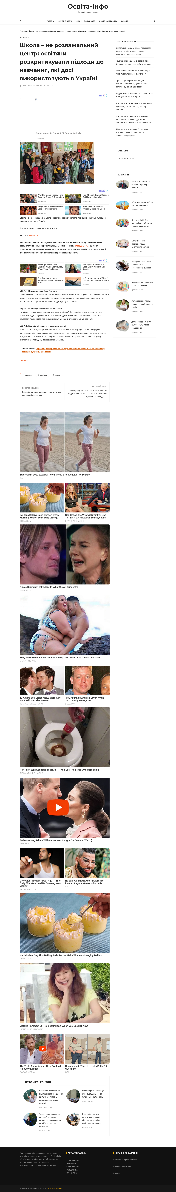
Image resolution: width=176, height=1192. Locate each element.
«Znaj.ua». (33, 235)
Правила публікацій (122, 1166)
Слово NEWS (72, 1167)
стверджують (81, 246)
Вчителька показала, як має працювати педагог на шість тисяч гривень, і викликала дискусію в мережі (51, 1097)
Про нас (116, 1173)
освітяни (43, 375)
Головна (50, 21)
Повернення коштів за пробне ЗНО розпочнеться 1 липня (141, 265)
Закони (124, 21)
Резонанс (71, 1164)
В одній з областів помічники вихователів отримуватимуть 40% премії (134, 95)
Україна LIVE (72, 1161)
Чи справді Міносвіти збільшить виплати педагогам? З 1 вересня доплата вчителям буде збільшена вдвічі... (87, 394)
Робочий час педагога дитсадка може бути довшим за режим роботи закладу (133, 62)
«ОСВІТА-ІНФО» (55, 1189)
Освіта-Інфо (88, 6)
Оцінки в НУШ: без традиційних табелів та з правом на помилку (142, 223)
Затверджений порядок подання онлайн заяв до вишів (142, 304)
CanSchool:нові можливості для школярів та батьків (140, 244)
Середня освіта (65, 21)
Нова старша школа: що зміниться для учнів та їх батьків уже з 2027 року (93, 1094)
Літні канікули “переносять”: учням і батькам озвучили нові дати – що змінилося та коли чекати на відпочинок (134, 119)
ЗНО (78, 21)
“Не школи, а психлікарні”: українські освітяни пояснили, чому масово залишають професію (132, 132)
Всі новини (24, 38)
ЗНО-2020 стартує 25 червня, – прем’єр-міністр (140, 185)
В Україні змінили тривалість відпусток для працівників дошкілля (41, 393)
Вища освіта (89, 21)
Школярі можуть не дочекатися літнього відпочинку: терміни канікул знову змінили (134, 106)
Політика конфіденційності (125, 1160)
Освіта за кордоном (108, 21)
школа (57, 375)
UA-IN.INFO (71, 1173)
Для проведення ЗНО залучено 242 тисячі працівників (141, 325)
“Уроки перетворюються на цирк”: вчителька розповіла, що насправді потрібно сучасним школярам (50, 1120)
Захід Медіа (72, 1170)
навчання (28, 375)
